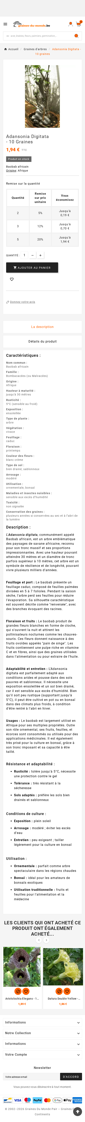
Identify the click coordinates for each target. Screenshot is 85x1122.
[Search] (76, 36)
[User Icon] (70, 24)
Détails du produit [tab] (42, 341)
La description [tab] (42, 327)
